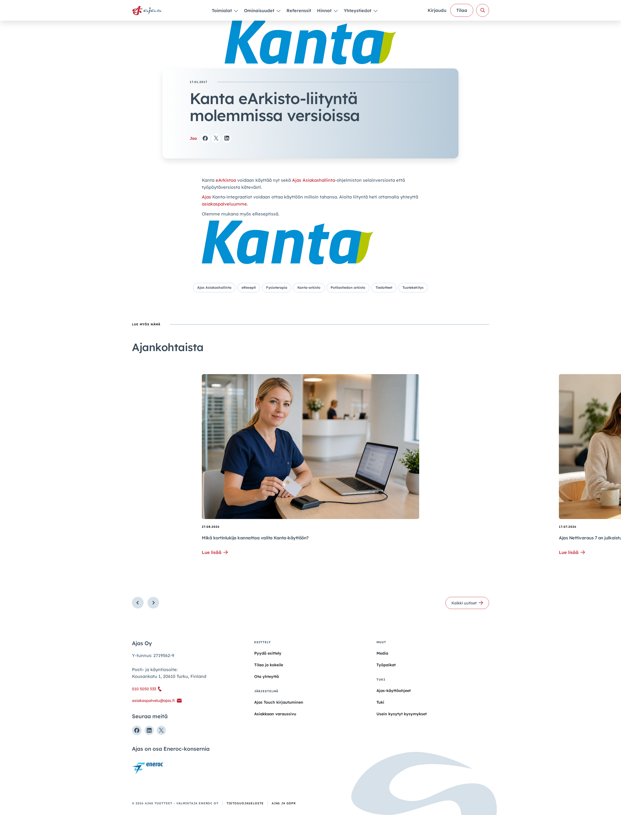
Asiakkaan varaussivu (275, 713)
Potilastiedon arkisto (348, 287)
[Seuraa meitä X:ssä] (161, 730)
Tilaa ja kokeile (268, 664)
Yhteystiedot (358, 10)
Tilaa (461, 10)
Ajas (206, 197)
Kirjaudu (437, 10)
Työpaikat (386, 664)
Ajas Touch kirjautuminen (278, 702)
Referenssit (298, 10)
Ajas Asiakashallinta (313, 180)
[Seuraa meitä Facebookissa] (137, 730)
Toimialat (222, 10)
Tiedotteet (384, 287)
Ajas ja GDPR (284, 803)
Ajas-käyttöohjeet (393, 690)
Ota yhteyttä (266, 676)
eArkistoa (226, 180)
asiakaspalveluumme (224, 204)
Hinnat (325, 10)
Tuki (380, 702)
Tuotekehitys (413, 287)
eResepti (249, 287)
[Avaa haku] (482, 10)
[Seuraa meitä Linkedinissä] (149, 730)
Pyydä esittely (267, 653)
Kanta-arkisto (308, 287)
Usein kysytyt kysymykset (401, 713)
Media (382, 653)
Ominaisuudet (260, 10)
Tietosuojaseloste (245, 803)
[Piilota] (235, 10)
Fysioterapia (276, 287)
